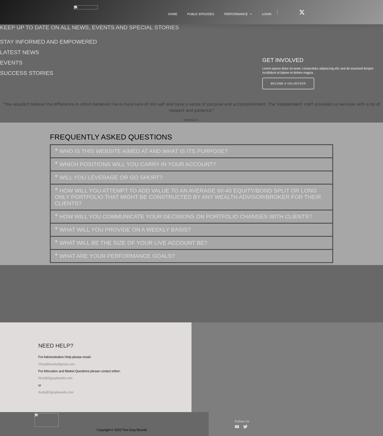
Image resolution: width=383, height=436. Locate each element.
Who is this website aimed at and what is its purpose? (143, 151)
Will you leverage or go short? (111, 177)
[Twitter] (245, 426)
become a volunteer (288, 83)
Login (266, 14)
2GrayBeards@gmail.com (56, 364)
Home (172, 14)
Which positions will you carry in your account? (137, 164)
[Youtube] (237, 426)
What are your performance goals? (117, 256)
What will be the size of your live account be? (133, 243)
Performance (236, 14)
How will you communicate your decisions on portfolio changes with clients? (185, 216)
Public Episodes (200, 14)
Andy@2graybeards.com (55, 392)
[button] (191, 151)
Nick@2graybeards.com (55, 378)
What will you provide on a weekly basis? (125, 230)
